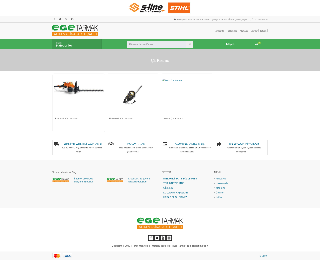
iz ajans (264, 255)
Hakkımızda (232, 30)
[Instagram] (66, 19)
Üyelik (231, 44)
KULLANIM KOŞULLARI (175, 192)
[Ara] (189, 44)
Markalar (244, 30)
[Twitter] (60, 19)
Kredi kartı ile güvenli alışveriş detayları (139, 180)
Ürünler (254, 30)
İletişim (263, 30)
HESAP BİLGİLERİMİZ (175, 197)
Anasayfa (220, 30)
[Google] (72, 19)
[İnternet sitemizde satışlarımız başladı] (60, 179)
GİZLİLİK (168, 187)
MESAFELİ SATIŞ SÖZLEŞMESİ (180, 178)
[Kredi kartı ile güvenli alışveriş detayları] (115, 179)
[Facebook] (54, 19)
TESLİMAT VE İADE (173, 183)
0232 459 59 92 (261, 19)
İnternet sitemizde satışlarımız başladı (84, 180)
